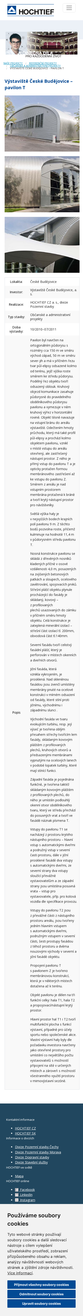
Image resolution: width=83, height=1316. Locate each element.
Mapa (19, 1176)
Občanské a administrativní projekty (35, 65)
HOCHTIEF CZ (25, 1128)
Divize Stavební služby (31, 1162)
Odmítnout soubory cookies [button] (41, 1294)
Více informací (20, 1273)
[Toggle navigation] (69, 7)
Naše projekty (13, 63)
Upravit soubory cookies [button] (41, 1303)
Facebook (27, 1189)
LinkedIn (26, 1194)
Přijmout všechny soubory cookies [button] (41, 1285)
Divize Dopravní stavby (32, 1157)
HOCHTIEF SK (25, 1133)
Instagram (27, 1200)
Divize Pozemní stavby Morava (38, 1152)
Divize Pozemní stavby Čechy (37, 1147)
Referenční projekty (43, 63)
